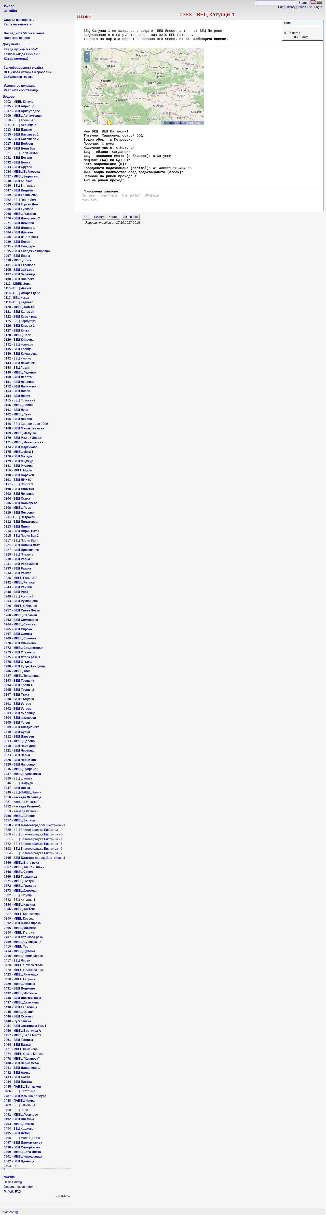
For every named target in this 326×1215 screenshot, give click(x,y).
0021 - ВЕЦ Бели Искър (21, 153)
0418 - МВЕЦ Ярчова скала (23, 965)
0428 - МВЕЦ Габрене (19, 979)
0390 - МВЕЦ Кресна (19, 918)
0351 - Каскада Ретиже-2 (21, 802)
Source (113, 217)
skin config (10, 1212)
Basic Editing (13, 1182)
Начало (9, 6)
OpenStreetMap (175, 123)
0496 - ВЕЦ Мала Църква (22, 1138)
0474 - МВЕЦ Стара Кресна (24, 1054)
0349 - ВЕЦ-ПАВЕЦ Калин (22, 792)
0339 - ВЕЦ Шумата (18, 778)
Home (288, 23)
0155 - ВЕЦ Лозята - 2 (19, 400)
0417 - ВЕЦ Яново (17, 960)
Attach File (304, 7)
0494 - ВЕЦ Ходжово (18, 1128)
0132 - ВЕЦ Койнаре (18, 344)
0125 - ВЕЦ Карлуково (20, 321)
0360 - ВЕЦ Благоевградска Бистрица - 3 (33, 834)
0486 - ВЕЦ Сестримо (19, 1091)
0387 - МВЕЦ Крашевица (22, 914)
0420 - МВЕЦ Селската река (24, 970)
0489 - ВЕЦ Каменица (19, 1105)
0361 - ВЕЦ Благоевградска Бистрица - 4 (33, 839)
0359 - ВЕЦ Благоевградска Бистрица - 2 (33, 830)
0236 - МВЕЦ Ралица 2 (20, 578)
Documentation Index (18, 1187)
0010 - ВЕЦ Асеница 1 (20, 120)
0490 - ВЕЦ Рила (16, 1110)
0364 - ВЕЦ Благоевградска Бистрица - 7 (33, 853)
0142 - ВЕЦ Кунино (17, 358)
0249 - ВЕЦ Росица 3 (19, 596)
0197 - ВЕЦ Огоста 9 (18, 484)
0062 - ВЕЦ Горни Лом (20, 200)
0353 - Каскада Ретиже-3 (21, 811)
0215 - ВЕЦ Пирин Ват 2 (21, 535)
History (290, 7)
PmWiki (9, 1177)
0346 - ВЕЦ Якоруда (18, 783)
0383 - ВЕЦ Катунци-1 (207, 14)
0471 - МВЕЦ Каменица (21, 1049)
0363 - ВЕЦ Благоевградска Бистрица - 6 (33, 848)
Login (318, 7)
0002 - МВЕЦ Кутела (18, 101)
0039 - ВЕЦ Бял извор (19, 185)
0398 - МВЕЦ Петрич (19, 932)
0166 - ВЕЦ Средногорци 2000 (26, 424)
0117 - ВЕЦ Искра (16, 297)
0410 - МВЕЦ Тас (16, 946)
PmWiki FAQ (12, 1191)
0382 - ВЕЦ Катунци (18, 895)
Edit (280, 7)
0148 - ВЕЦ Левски (17, 367)
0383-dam (84, 16)
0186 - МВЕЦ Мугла (18, 470)
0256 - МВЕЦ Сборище (20, 606)
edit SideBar (63, 1196)
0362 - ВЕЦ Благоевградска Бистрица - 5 (33, 844)
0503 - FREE (13, 1166)
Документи (11, 44)
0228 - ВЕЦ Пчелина (18, 554)
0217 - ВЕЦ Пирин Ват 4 (21, 540)
